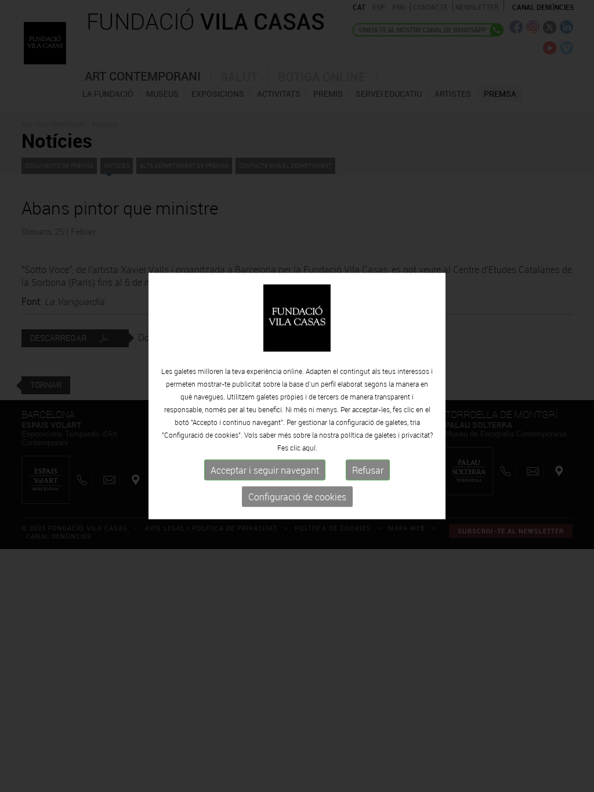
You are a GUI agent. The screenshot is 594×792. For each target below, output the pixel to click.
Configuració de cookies (297, 497)
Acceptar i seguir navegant (265, 470)
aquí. (309, 447)
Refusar (367, 470)
